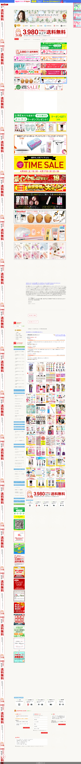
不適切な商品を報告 (43, 328)
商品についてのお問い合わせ (34, 328)
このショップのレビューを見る (60, 335)
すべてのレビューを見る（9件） (60, 334)
